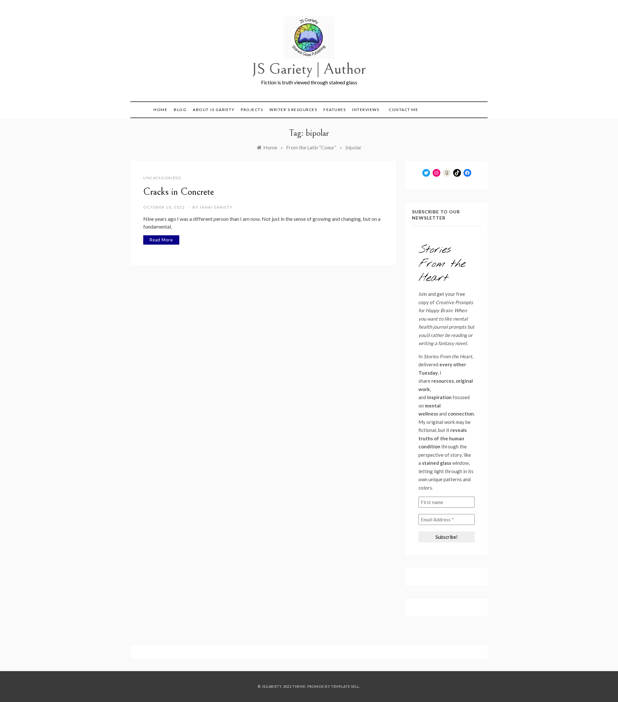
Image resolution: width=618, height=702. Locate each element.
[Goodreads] (447, 173)
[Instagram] (436, 173)
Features (334, 109)
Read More (161, 239)
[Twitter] (426, 173)
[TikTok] (457, 173)
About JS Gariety (213, 109)
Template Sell (345, 686)
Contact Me (403, 109)
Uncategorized (162, 177)
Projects (252, 109)
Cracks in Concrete (178, 192)
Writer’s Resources (293, 109)
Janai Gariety (216, 207)
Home (160, 109)
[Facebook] (467, 173)
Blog (180, 109)
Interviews (365, 109)
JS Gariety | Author (309, 69)
